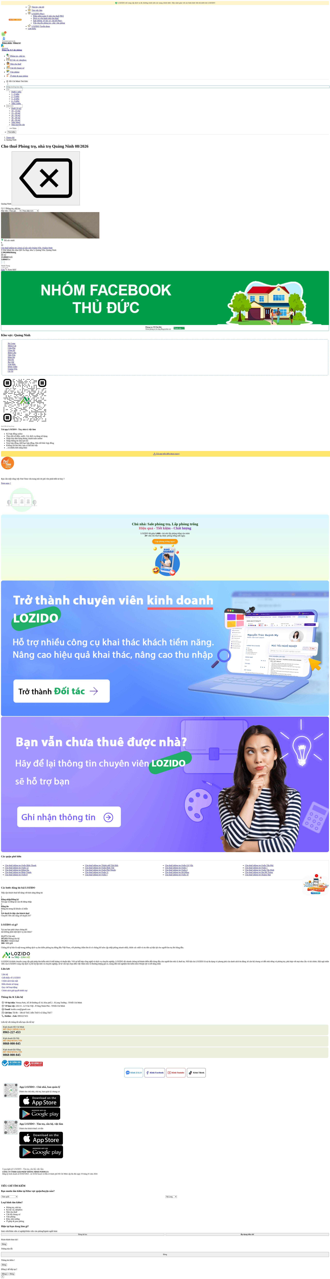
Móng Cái (12, 346)
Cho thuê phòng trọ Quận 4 (176, 870)
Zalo (3, 270)
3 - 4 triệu (15, 99)
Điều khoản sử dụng (10, 984)
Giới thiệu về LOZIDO (11, 978)
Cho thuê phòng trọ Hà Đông (177, 872)
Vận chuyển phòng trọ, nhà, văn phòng (49, 23)
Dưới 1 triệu (16, 92)
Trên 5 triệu (16, 103)
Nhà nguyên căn (18, 125)
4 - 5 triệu (15, 101)
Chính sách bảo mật (10, 981)
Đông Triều (12, 367)
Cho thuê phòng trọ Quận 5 (96, 875)
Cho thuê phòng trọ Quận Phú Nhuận (100, 870)
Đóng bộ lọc (82, 1234)
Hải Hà (11, 360)
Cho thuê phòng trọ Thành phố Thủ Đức (101, 865)
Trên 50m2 (15, 122)
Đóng (4, 1244)
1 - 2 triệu (15, 94)
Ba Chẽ (11, 362)
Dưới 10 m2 (16, 108)
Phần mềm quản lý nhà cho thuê (48, 16)
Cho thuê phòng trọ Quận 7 (176, 868)
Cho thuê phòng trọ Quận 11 (96, 872)
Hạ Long (11, 343)
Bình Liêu (12, 353)
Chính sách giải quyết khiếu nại (14, 990)
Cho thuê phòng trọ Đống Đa (17, 870)
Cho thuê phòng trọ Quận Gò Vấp (179, 865)
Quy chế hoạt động (9, 987)
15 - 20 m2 (15, 113)
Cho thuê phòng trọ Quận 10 (176, 875)
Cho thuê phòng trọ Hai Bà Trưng (259, 872)
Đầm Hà (11, 357)
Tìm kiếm (11, 132)
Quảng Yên (12, 369)
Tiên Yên (11, 355)
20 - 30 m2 (15, 115)
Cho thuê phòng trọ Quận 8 (16, 875)
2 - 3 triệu (15, 96)
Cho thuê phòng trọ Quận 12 (16, 868)
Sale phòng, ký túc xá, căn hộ (47, 21)
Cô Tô (10, 371)
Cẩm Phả (11, 348)
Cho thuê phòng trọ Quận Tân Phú (259, 865)
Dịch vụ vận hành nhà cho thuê (46, 18)
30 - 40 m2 (15, 118)
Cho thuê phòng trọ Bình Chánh (18, 872)
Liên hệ (5, 974)
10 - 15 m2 (15, 111)
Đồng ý (4, 1274)
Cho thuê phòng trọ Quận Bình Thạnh (20, 865)
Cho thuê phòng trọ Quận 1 (256, 868)
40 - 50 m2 (15, 120)
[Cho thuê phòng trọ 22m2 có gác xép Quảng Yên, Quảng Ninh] (50, 225)
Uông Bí (11, 350)
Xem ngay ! (6, 483)
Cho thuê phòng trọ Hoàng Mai (258, 875)
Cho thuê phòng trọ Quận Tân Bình (259, 870)
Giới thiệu (32, 29)
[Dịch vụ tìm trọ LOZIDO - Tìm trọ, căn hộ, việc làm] (12, 21)
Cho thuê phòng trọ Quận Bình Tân (99, 868)
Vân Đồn (11, 364)
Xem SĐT (12, 270)
